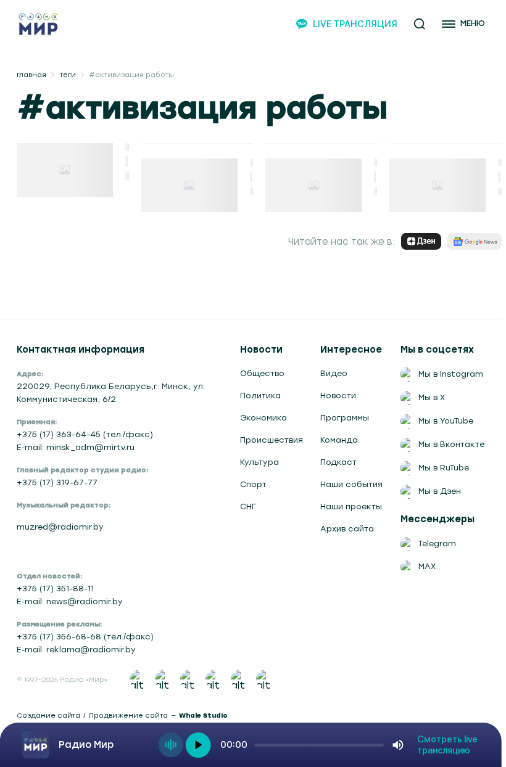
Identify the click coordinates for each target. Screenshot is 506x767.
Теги (67, 75)
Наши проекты (351, 506)
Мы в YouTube (445, 420)
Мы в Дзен (439, 491)
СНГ (248, 506)
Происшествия (271, 440)
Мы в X (431, 397)
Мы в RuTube (443, 467)
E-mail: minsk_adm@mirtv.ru (76, 447)
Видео (333, 373)
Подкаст (338, 462)
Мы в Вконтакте (451, 444)
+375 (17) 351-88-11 (55, 588)
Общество (262, 373)
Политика (260, 395)
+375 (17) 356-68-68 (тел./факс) (85, 636)
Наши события (351, 484)
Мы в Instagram (450, 374)
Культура (259, 462)
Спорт (253, 484)
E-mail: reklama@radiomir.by (76, 649)
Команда (339, 440)
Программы (344, 417)
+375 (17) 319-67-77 (57, 482)
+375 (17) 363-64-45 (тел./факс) (85, 434)
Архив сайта (347, 528)
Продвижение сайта (128, 716)
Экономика (263, 417)
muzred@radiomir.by (60, 526)
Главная (31, 75)
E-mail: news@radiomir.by (70, 601)
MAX (427, 566)
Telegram (437, 543)
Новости (338, 395)
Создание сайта (48, 716)
